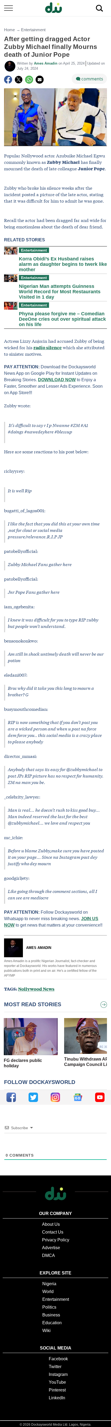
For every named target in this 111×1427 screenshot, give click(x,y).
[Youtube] (100, 1097)
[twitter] (33, 1097)
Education (52, 1322)
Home (9, 29)
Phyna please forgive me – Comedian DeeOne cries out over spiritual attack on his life (62, 319)
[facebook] (11, 1097)
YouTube (57, 1382)
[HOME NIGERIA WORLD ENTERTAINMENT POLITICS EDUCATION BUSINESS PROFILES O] (55, 8)
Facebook (58, 1359)
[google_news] (77, 1097)
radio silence (47, 347)
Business (51, 1315)
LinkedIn (57, 1398)
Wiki (46, 1330)
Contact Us (52, 1232)
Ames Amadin (46, 63)
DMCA (48, 1255)
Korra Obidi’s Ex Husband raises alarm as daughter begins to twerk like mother (63, 264)
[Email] (40, 80)
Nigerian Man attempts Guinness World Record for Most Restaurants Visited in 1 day (59, 292)
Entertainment (33, 29)
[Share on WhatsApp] (29, 80)
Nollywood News (36, 989)
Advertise (51, 1247)
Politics (49, 1307)
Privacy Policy (55, 1240)
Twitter (55, 1366)
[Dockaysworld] (55, 8)
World (48, 1291)
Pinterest (57, 1390)
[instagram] (55, 1097)
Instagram (58, 1374)
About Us (51, 1224)
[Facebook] (8, 80)
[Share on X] (19, 80)
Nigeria (49, 1283)
